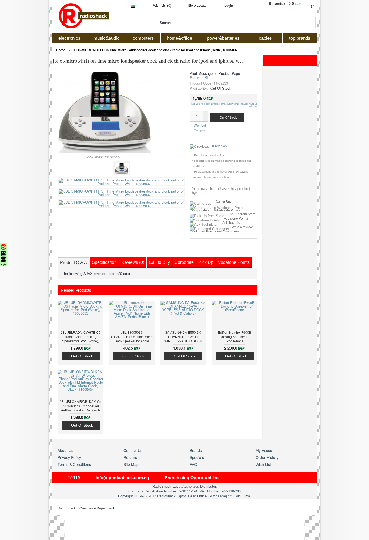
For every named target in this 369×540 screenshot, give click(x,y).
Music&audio (106, 38)
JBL (206, 77)
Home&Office (179, 38)
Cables (265, 38)
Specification (104, 262)
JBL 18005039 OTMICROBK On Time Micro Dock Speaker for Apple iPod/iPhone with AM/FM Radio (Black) (132, 337)
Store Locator (198, 5)
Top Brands (299, 38)
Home (60, 50)
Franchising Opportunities (192, 477)
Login (228, 5)
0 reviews (219, 145)
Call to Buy (224, 202)
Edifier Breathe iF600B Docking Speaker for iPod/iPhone (234, 337)
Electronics (69, 38)
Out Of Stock (82, 356)
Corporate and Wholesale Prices (216, 210)
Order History (267, 457)
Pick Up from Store (242, 214)
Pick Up (205, 262)
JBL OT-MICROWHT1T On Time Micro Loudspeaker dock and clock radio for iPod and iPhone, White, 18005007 (153, 50)
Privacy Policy (69, 457)
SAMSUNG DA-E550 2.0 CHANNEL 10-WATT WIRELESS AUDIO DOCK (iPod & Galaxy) (183, 337)
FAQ (193, 464)
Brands (196, 450)
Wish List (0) (162, 5)
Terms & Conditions (74, 464)
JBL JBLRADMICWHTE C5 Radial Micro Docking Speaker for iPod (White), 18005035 (80, 337)
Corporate (184, 262)
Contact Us (132, 450)
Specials (197, 457)
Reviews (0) (132, 262)
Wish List (200, 125)
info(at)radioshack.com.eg (122, 477)
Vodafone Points (236, 218)
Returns (130, 457)
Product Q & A (73, 262)
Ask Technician (233, 223)
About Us (65, 450)
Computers (143, 38)
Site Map (131, 464)
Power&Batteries (223, 38)
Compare (200, 129)
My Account (266, 450)
